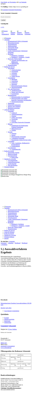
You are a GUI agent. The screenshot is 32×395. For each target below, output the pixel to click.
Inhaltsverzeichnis (9, 319)
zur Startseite (22, 2)
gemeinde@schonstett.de (8, 346)
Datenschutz (7, 322)
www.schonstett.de (6, 347)
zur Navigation (12, 2)
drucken (3, 308)
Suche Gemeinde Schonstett (9, 13)
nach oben (8, 308)
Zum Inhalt (4, 2)
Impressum (7, 321)
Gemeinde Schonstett (8, 326)
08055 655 (4, 343)
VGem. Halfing (12, 329)
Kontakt (6, 318)
